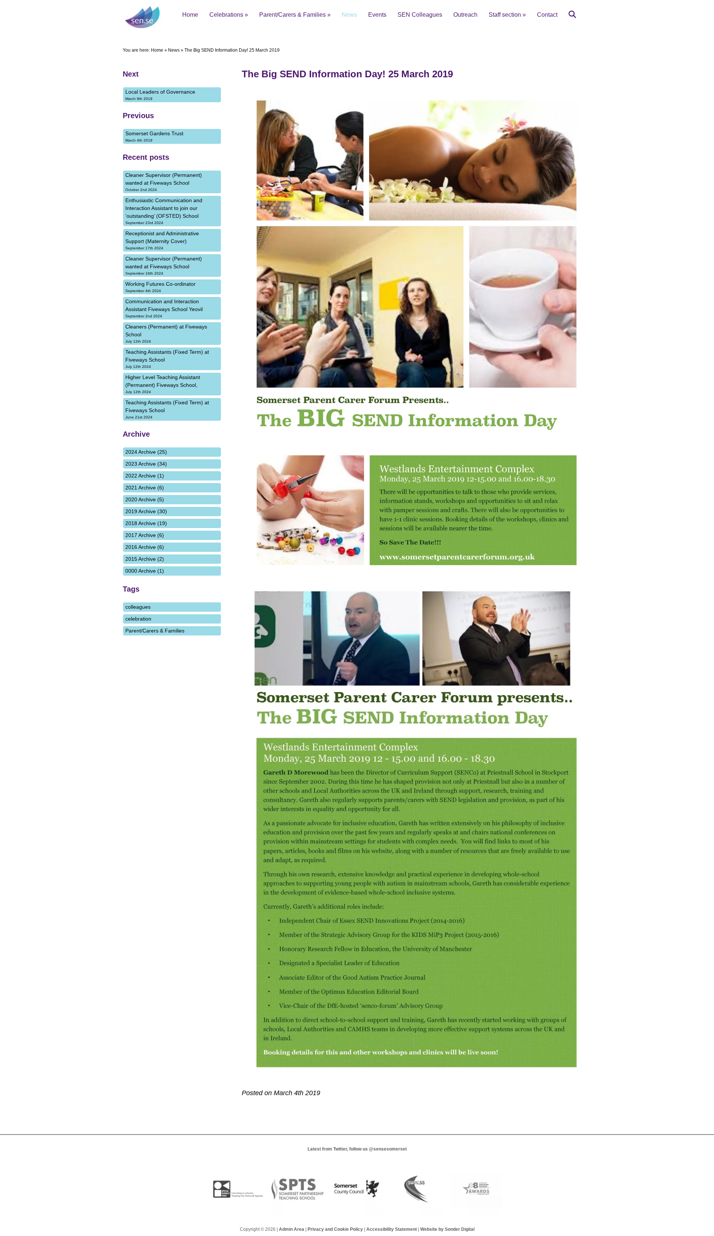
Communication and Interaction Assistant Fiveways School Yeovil (164, 308)
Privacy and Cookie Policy (335, 1229)
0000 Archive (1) (144, 571)
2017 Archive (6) (144, 535)
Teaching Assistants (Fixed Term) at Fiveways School (167, 359)
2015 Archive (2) (144, 559)
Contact (547, 15)
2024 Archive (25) (146, 452)
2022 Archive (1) (144, 476)
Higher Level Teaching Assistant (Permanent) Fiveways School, (162, 384)
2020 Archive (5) (144, 499)
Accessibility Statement (391, 1229)
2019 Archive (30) (146, 511)
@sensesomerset (388, 1149)
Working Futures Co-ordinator (160, 287)
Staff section (507, 15)
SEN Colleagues (420, 15)
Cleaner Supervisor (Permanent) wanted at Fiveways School (163, 182)
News (349, 15)
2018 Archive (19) (146, 523)
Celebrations (228, 15)
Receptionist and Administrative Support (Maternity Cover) (162, 240)
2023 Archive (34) (146, 464)
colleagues (138, 607)
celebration (138, 619)
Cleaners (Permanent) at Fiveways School (166, 333)
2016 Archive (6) (144, 547)
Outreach (465, 15)
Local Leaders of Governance (160, 95)
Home (190, 15)
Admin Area (291, 1229)
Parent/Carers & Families (295, 15)
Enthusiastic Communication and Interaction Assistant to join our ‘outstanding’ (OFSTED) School (163, 211)
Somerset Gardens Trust (154, 136)
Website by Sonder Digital (447, 1229)
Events (377, 15)
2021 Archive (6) (144, 488)
